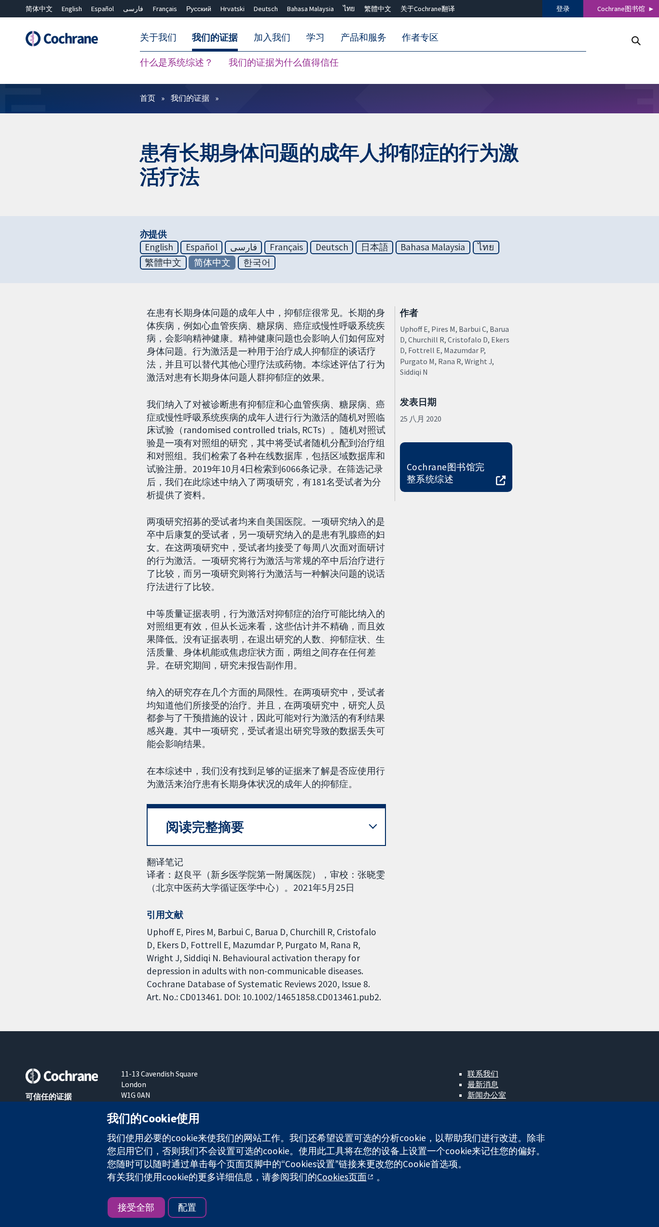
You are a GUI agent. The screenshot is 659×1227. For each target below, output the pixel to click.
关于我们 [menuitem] (158, 37)
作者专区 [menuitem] (420, 37)
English (72, 8)
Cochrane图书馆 (621, 8)
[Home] (67, 38)
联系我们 (482, 1073)
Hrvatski (232, 8)
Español (102, 8)
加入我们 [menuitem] (272, 37)
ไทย (349, 8)
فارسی (133, 8)
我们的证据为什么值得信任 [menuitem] (284, 62)
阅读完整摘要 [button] (205, 827)
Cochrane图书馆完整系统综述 (446, 473)
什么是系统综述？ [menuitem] (176, 62)
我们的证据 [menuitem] (215, 37)
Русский (198, 8)
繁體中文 (377, 8)
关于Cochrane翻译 (427, 8)
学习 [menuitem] (315, 37)
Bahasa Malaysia (310, 8)
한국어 (257, 262)
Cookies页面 (342, 1177)
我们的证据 (190, 98)
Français (165, 8)
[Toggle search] (635, 40)
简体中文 (39, 8)
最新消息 (482, 1084)
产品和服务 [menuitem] (363, 37)
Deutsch (266, 8)
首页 (147, 98)
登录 (563, 8)
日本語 (374, 247)
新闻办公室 (486, 1095)
